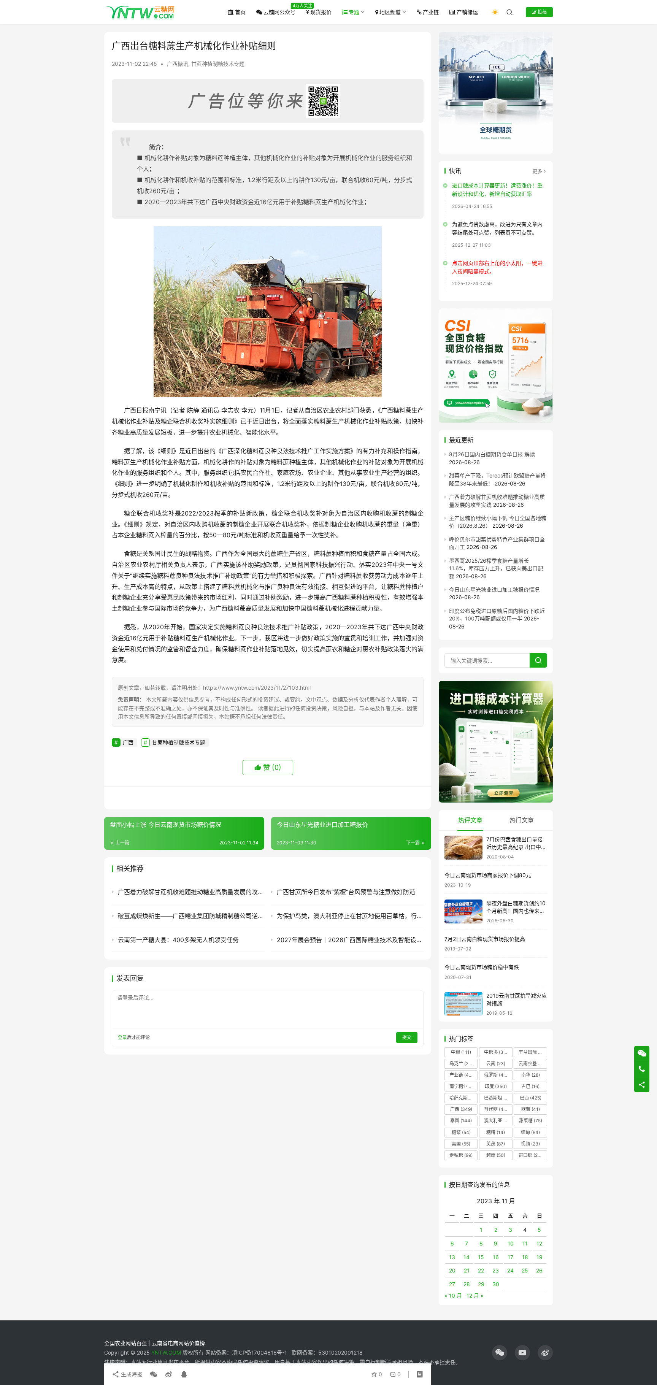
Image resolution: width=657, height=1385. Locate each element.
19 (539, 1257)
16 (496, 1257)
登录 (122, 1037)
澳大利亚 (497, 1120)
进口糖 (532, 1155)
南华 (530, 1075)
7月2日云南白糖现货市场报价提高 (484, 939)
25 (525, 1270)
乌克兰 (461, 1063)
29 (481, 1284)
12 (539, 1243)
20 (452, 1270)
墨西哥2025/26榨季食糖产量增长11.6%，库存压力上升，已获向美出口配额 (496, 568)
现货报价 (321, 12)
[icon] (499, 1352)
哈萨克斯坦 (463, 1098)
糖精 (495, 1132)
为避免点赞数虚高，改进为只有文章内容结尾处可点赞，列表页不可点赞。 (497, 228)
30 (495, 1284)
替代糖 (496, 1109)
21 (467, 1270)
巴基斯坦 (498, 1098)
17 (510, 1257)
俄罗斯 (496, 1075)
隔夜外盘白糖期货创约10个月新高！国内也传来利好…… (516, 910)
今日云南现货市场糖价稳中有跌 (481, 967)
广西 (128, 742)
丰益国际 (532, 1052)
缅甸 (530, 1132)
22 (481, 1270)
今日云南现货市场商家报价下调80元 (487, 875)
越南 (495, 1155)
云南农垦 (532, 1063)
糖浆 (461, 1132)
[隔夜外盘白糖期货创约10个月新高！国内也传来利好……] (463, 911)
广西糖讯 (177, 63)
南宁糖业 (463, 1086)
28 (466, 1284)
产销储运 (467, 12)
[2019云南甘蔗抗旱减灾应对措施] (463, 1004)
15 (481, 1257)
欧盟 (530, 1109)
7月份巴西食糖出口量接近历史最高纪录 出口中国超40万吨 (516, 846)
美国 (461, 1144)
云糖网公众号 (279, 12)
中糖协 (496, 1052)
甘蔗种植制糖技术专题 (217, 63)
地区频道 (390, 12)
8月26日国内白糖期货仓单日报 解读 (492, 454)
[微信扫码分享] (153, 1374)
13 (452, 1257)
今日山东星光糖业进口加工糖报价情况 (494, 589)
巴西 (530, 1098)
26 (539, 1270)
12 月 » (475, 1295)
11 (525, 1243)
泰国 (461, 1120)
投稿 (541, 12)
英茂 (495, 1144)
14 (466, 1257)
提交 (406, 1037)
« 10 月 (453, 1295)
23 (495, 1270)
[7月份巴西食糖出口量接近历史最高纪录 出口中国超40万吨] (463, 848)
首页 (240, 12)
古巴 (530, 1086)
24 (510, 1270)
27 (452, 1284)
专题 (354, 12)
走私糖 (461, 1155)
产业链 (431, 12)
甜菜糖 (530, 1120)
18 (525, 1257)
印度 (496, 1086)
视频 (530, 1144)
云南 (495, 1063)
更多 (537, 171)
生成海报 (130, 1374)
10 (511, 1243)
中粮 (461, 1052)
